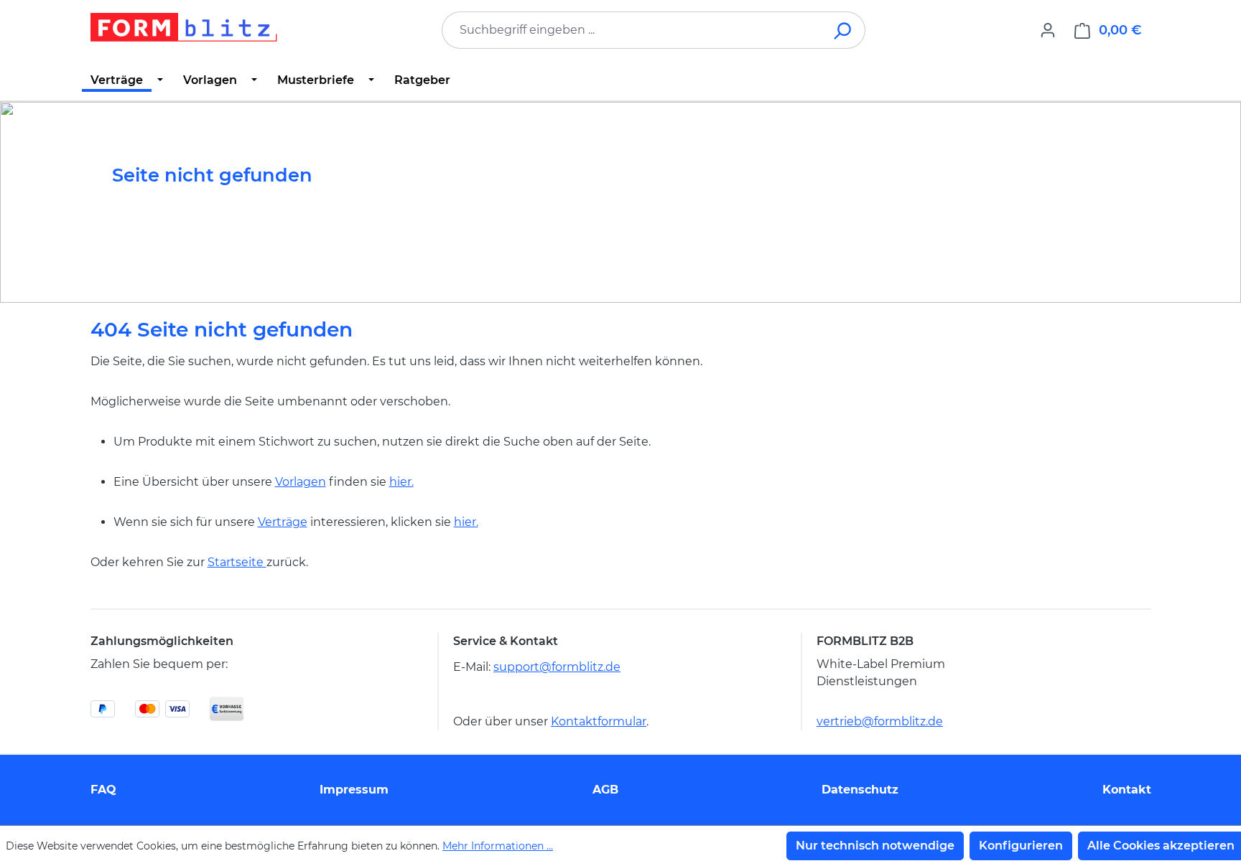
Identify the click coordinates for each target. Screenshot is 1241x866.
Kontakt (1126, 789)
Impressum (354, 789)
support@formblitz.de (556, 667)
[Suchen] (843, 30)
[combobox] (632, 30)
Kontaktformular (598, 721)
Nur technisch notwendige (875, 845)
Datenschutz (860, 789)
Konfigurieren (1021, 845)
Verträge (282, 522)
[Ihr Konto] (1048, 30)
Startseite (237, 562)
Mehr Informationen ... (497, 845)
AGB (605, 789)
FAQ (103, 789)
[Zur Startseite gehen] (183, 27)
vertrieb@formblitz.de (880, 721)
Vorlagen (300, 482)
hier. (401, 482)
